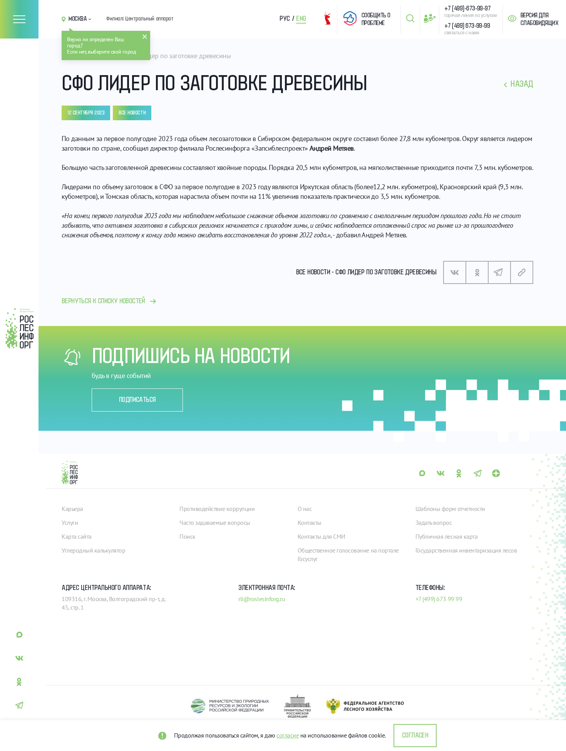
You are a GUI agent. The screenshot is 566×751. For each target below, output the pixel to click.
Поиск (187, 536)
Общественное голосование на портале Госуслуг (348, 554)
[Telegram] (499, 272)
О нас (305, 508)
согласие (287, 735)
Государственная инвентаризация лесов (466, 550)
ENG (301, 19)
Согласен (415, 735)
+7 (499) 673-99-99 (467, 25)
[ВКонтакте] (454, 272)
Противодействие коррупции (217, 508)
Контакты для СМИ (321, 536)
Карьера (72, 508)
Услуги (70, 522)
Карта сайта (77, 536)
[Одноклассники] (477, 272)
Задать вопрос (433, 522)
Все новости (132, 113)
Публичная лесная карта (446, 536)
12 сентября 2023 (85, 113)
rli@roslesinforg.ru (261, 599)
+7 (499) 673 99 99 (438, 599)
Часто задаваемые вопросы (214, 522)
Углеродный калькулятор (93, 550)
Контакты (310, 522)
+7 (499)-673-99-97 (467, 8)
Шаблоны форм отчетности (450, 508)
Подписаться (137, 400)
